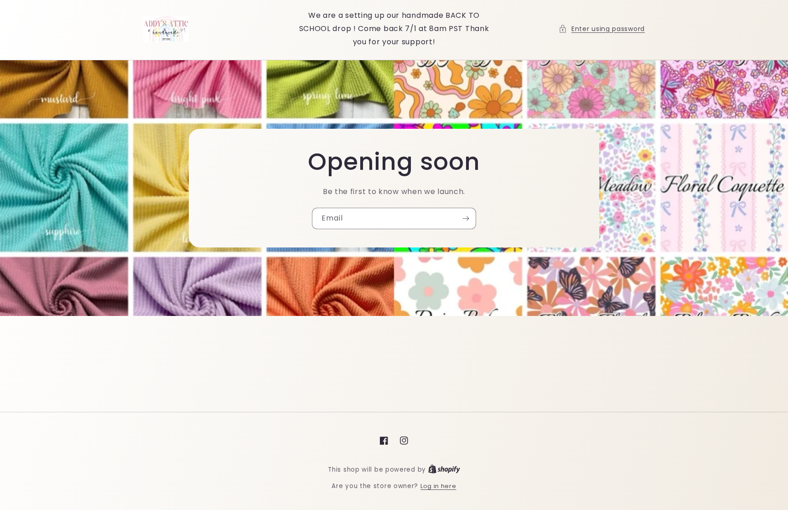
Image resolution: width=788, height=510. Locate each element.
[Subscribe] (466, 218)
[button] (602, 29)
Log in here (438, 486)
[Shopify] (444, 469)
